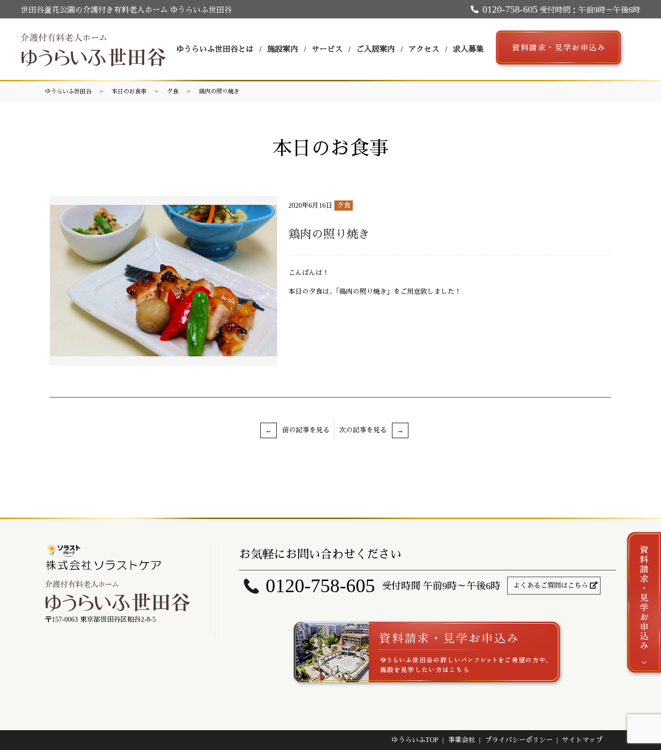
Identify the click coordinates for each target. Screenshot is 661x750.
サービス (327, 49)
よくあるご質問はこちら (550, 585)
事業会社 (461, 740)
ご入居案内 (375, 49)
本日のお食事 (129, 91)
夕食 (173, 91)
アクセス (423, 49)
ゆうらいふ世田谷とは (215, 49)
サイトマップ (582, 740)
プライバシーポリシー (519, 740)
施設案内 (282, 49)
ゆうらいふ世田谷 (68, 91)
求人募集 (468, 49)
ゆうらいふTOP (414, 740)
